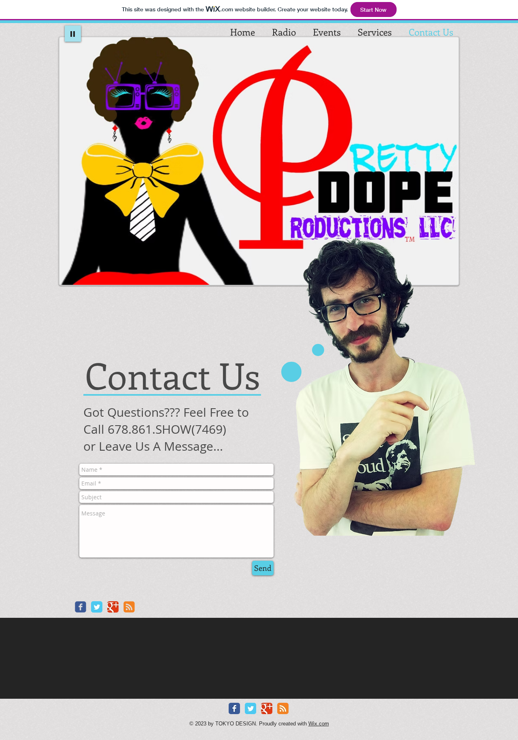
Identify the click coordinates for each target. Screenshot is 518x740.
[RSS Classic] (283, 708)
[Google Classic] (113, 607)
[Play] (73, 33)
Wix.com (318, 724)
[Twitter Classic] (96, 607)
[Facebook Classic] (234, 708)
